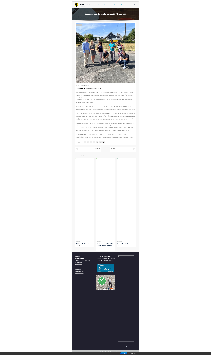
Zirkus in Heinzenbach (122, 243)
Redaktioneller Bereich (79, 271)
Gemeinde (110, 4)
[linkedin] (91, 142)
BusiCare (110, 351)
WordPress (102, 351)
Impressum (77, 275)
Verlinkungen (124, 4)
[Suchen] (134, 4)
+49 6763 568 (79, 264)
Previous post (97, 148)
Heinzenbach (85, 4)
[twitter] (88, 142)
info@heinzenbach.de (79, 262)
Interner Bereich (78, 269)
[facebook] (85, 142)
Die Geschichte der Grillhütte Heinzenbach (90, 150)
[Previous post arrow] (78, 149)
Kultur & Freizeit (116, 4)
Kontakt (129, 4)
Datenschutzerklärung (79, 273)
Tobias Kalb (80, 85)
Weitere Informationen (132, 353)
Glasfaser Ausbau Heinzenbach (83, 243)
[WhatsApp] (100, 142)
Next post (113, 148)
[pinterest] (97, 142)
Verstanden (124, 353)
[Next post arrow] (134, 149)
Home (99, 4)
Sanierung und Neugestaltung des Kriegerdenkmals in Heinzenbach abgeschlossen (105, 245)
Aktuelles (104, 4)
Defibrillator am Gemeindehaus (118, 150)
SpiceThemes (116, 351)
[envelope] (94, 142)
